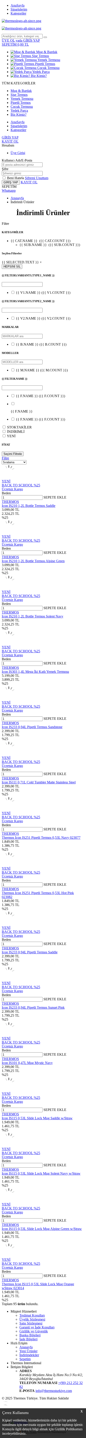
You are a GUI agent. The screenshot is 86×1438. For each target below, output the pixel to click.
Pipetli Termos (44, 64)
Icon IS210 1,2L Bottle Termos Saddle (28, 506)
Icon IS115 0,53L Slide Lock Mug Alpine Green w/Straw (42, 1229)
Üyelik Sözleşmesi (32, 1319)
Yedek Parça (41, 72)
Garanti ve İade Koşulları (36, 1327)
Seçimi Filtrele (13, 454)
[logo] (43, 21)
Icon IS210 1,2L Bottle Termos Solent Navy (32, 616)
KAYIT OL (10, 141)
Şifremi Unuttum (36, 178)
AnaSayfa (17, 5)
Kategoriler (18, 13)
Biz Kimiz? (38, 76)
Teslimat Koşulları (32, 1315)
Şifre (5, 169)
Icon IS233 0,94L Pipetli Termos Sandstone (32, 727)
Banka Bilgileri (30, 1335)
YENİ (11, 436)
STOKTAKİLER (19, 427)
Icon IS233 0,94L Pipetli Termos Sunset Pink (33, 1007)
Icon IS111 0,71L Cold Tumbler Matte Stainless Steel (39, 782)
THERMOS (10, 502)
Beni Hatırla (16, 178)
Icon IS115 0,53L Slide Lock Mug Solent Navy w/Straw (41, 1173)
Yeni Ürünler (28, 1351)
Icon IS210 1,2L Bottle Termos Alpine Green (33, 561)
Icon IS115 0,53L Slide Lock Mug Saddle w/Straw (37, 1118)
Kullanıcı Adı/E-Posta (17, 160)
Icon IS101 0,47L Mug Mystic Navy (27, 1063)
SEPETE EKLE (54, 497)
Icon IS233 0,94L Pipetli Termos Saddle (30, 952)
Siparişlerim (19, 9)
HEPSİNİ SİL (12, 266)
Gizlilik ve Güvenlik (33, 1331)
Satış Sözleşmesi (30, 1323)
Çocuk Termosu (48, 68)
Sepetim (25, 1359)
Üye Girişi (18, 153)
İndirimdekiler (29, 1355)
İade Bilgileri (28, 1339)
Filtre (5, 458)
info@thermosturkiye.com (54, 1391)
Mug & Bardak (46, 52)
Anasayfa (17, 198)
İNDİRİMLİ (15, 431)
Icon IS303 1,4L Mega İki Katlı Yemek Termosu (35, 671)
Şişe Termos (40, 56)
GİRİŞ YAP (10, 137)
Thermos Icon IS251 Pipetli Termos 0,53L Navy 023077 (41, 837)
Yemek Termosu (48, 60)
